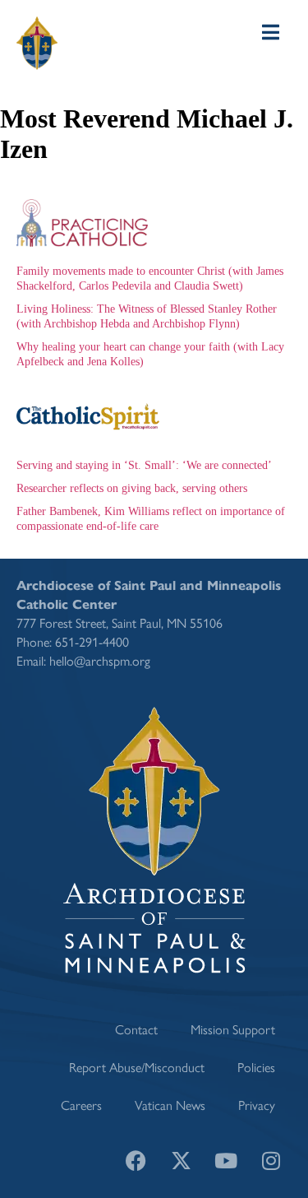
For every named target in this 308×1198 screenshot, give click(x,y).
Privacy (256, 1104)
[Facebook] (135, 1161)
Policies (256, 1066)
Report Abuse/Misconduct (137, 1066)
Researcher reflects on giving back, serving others (131, 488)
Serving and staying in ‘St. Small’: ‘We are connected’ (144, 465)
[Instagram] (271, 1161)
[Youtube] (225, 1161)
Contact (136, 1028)
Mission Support (233, 1028)
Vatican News (170, 1104)
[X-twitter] (180, 1161)
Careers (81, 1104)
